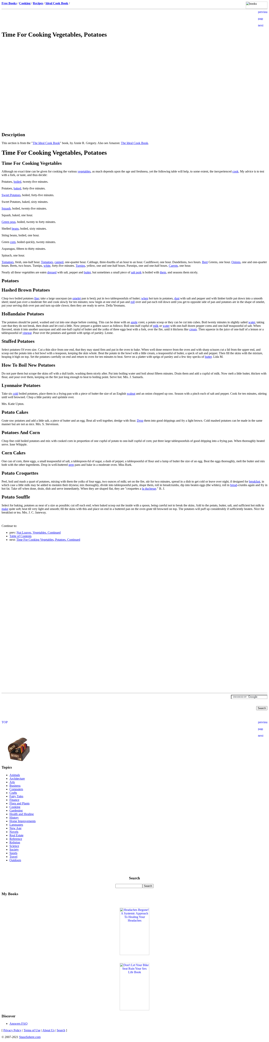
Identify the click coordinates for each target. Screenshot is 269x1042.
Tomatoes (8, 262)
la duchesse (149, 488)
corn (13, 242)
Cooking (14, 807)
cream (193, 329)
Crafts (13, 792)
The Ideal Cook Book (46, 143)
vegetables (84, 171)
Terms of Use (32, 1030)
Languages (16, 824)
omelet (76, 298)
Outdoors (15, 860)
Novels (13, 831)
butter (87, 272)
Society (14, 849)
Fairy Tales (16, 796)
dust (176, 298)
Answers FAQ (18, 1023)
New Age (15, 828)
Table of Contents (20, 536)
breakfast (254, 481)
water (251, 322)
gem (71, 464)
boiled (17, 181)
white (47, 265)
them (163, 272)
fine (36, 298)
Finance (14, 800)
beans (15, 228)
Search (61, 1030)
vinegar (27, 333)
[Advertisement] (134, 70)
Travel (13, 856)
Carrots (173, 265)
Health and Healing (21, 814)
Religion (14, 842)
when (144, 298)
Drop (140, 420)
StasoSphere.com (30, 1037)
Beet (205, 262)
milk (156, 325)
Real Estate (16, 835)
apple (134, 322)
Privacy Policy (12, 1030)
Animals (14, 775)
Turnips (80, 265)
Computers (16, 789)
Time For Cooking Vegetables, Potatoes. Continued (48, 539)
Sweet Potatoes (11, 195)
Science (14, 846)
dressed (52, 272)
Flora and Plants (19, 803)
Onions (235, 262)
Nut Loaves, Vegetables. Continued (39, 532)
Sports (13, 853)
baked (17, 188)
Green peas (9, 222)
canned (59, 262)
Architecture (17, 778)
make (5, 509)
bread (233, 485)
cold (15, 393)
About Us (48, 1030)
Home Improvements (22, 821)
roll (133, 302)
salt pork (136, 272)
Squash (6, 208)
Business (14, 785)
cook (235, 171)
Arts (12, 782)
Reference (15, 839)
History (14, 817)
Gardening (16, 810)
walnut (131, 393)
